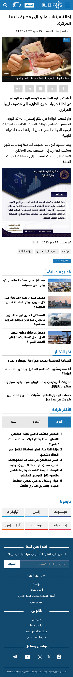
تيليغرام (12, 512)
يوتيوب (36, 525)
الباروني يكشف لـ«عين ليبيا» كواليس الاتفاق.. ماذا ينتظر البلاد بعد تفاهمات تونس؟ (34, 439)
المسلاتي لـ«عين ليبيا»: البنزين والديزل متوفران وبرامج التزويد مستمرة (25, 320)
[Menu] (67, 5)
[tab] (59, 422)
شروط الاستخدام (36, 637)
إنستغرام (60, 525)
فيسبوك (60, 512)
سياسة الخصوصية (36, 631)
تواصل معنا (36, 625)
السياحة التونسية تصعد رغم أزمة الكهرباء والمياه (39, 361)
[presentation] (59, 422)
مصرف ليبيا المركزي (46, 251)
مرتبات (66, 251)
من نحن (36, 619)
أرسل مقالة (36, 590)
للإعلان (36, 584)
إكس (36, 512)
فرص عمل (36, 602)
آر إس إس (12, 525)
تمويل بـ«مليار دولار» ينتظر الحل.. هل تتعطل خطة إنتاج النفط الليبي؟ (27, 337)
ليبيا (66, 39)
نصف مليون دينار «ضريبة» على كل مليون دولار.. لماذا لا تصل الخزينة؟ (24, 302)
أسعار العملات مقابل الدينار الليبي (36, 596)
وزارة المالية (25, 251)
